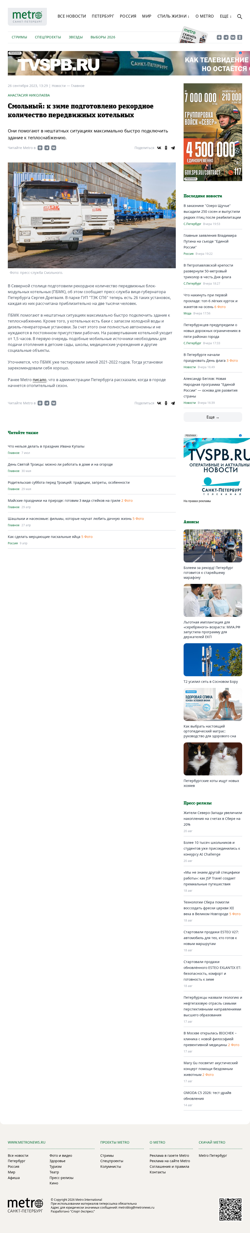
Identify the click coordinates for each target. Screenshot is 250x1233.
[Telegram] (173, 148)
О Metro (205, 16)
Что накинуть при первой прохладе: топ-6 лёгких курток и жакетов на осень (211, 301)
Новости (190, 367)
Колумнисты (110, 1166)
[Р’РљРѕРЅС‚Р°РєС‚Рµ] (159, 148)
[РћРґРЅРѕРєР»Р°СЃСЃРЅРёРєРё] (166, 148)
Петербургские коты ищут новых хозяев (211, 783)
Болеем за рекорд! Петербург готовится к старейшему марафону (208, 572)
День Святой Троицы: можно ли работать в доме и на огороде (60, 464)
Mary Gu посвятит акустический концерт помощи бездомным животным (211, 1069)
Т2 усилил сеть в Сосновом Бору (211, 681)
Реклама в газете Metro (169, 1155)
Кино (54, 1183)
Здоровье (57, 1160)
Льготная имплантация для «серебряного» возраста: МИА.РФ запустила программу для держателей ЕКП (212, 629)
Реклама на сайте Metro (170, 1160)
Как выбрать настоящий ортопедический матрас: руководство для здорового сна (210, 731)
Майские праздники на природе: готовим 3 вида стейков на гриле (64, 500)
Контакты (158, 1172)
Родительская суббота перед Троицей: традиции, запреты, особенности (69, 482)
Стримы (19, 37)
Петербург (103, 16)
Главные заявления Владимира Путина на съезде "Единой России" (210, 241)
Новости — (61, 85)
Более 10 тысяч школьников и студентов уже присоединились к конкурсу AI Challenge (212, 848)
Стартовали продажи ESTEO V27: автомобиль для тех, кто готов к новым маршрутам (211, 938)
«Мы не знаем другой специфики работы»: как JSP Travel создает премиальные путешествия (212, 878)
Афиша (14, 1177)
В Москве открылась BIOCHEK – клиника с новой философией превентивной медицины (210, 1039)
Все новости (72, 16)
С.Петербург (192, 224)
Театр (54, 1172)
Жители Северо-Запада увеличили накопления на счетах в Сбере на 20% (213, 818)
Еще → (213, 417)
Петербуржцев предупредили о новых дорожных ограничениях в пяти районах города (212, 330)
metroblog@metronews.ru (136, 1207)
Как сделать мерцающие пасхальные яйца (44, 536)
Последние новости (203, 196)
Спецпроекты (48, 37)
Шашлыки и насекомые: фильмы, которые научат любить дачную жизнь (70, 518)
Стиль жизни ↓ (173, 16)
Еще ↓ (226, 16)
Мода (187, 313)
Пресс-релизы (61, 1177)
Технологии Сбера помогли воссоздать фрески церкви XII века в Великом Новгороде (209, 908)
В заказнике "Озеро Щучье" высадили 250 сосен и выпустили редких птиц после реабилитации (212, 211)
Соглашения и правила (169, 1166)
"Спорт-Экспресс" (82, 1211)
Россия (128, 16)
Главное (77, 85)
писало (39, 379)
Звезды (76, 37)
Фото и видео (61, 1155)
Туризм (56, 1166)
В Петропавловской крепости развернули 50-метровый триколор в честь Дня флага (208, 271)
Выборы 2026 (103, 37)
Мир (146, 16)
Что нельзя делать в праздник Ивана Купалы (46, 446)
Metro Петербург (213, 1155)
